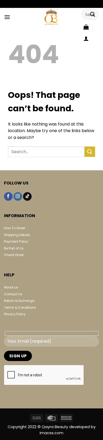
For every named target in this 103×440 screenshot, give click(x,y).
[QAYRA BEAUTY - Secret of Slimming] (51, 17)
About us (11, 287)
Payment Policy (16, 241)
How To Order (14, 228)
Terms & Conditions (20, 307)
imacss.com (51, 433)
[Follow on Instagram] (17, 196)
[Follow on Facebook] (8, 196)
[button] (7, 17)
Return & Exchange (19, 300)
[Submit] (92, 14)
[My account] (86, 38)
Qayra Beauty (55, 426)
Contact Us (13, 294)
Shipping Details (17, 235)
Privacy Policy (15, 314)
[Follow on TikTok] (27, 196)
